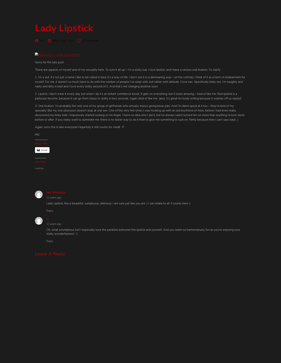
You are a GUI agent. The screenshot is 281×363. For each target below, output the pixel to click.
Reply (49, 211)
